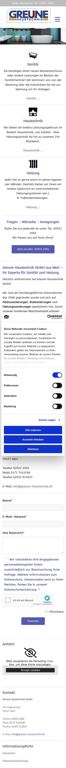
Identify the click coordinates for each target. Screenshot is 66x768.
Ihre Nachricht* (13, 533)
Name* (7, 500)
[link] (30, 653)
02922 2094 (18, 718)
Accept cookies (30, 670)
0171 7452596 (17, 722)
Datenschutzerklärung (15, 761)
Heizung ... (33, 207)
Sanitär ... (33, 98)
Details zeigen (47, 420)
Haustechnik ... (33, 150)
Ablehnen (33, 448)
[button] (33, 249)
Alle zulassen (33, 429)
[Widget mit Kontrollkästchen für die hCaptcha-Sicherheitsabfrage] (28, 600)
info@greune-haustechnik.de (32, 486)
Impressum (9, 753)
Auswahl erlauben (33, 439)
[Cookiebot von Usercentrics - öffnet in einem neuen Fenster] (47, 317)
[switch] (57, 385)
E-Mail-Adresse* (15, 516)
